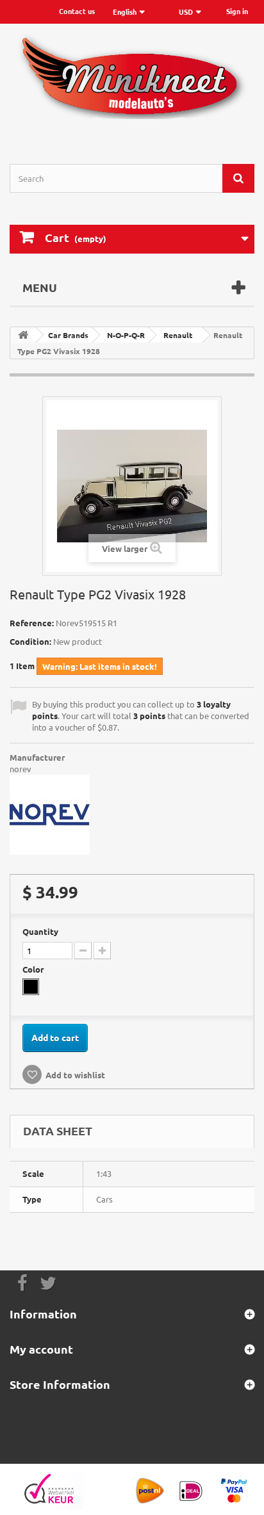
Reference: (32, 622)
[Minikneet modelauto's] (132, 82)
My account (41, 1348)
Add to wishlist (75, 1074)
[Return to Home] (23, 335)
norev (20, 768)
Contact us (77, 11)
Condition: (30, 641)
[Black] (31, 987)
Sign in (237, 11)
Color (33, 969)
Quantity (40, 931)
